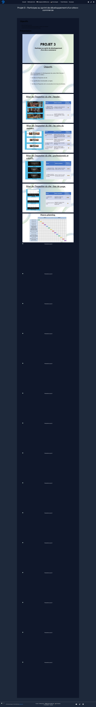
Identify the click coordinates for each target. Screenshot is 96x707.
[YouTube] (88, 2)
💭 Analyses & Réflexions (42, 2)
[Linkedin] (94, 2)
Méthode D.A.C (31, 2)
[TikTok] (91, 2)
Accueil (24, 2)
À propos (71, 2)
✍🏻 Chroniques (54, 2)
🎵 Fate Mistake (63, 2)
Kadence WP (21, 704)
